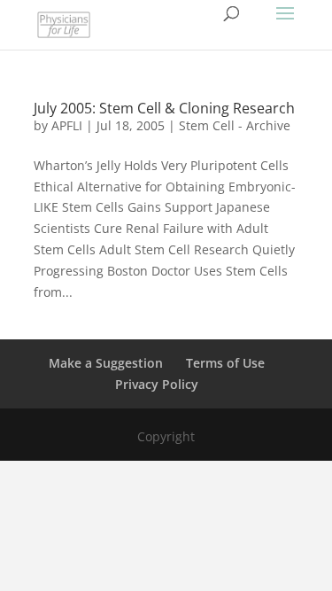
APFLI (66, 125)
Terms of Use (225, 362)
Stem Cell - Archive (234, 125)
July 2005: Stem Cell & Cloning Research (164, 108)
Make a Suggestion (106, 362)
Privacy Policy (156, 384)
